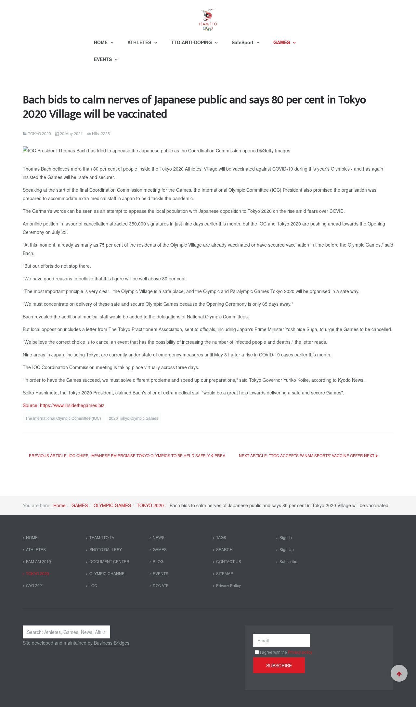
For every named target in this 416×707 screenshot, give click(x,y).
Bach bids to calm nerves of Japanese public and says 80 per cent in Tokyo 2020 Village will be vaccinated (194, 107)
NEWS (158, 537)
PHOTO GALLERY (105, 549)
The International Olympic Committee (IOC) (63, 418)
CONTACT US (228, 561)
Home (59, 505)
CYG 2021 (35, 585)
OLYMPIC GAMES (112, 505)
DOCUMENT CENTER (109, 561)
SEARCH (224, 549)
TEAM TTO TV (101, 537)
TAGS (221, 537)
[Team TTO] (208, 16)
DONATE (161, 585)
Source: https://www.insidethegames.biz (63, 405)
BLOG (158, 561)
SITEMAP (224, 573)
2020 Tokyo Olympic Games (133, 418)
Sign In (286, 537)
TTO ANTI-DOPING (192, 42)
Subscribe (288, 561)
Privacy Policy (228, 585)
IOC (93, 585)
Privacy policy (300, 652)
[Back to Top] (399, 673)
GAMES (282, 42)
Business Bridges (111, 642)
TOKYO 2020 (150, 505)
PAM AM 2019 (38, 561)
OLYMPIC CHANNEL (108, 573)
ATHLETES (139, 42)
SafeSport (243, 42)
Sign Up (287, 549)
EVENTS (103, 59)
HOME (101, 42)
